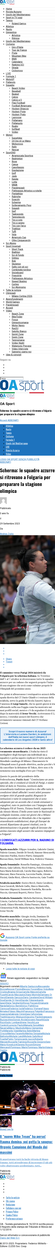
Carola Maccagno (16, 994)
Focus (15, 319)
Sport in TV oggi (14, 17)
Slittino (15, 258)
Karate (15, 179)
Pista (14, 53)
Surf (14, 211)
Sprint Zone (18, 334)
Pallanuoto (17, 123)
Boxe (14, 161)
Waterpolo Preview (21, 346)
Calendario (17, 61)
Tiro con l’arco (19, 225)
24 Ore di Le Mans (21, 141)
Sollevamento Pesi (21, 205)
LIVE (8, 73)
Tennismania (18, 340)
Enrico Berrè (15, 1005)
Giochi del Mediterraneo (18, 14)
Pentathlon (17, 193)
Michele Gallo (30, 1036)
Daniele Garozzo (14, 997)
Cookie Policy (12, 1215)
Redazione (10, 1204)
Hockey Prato (19, 114)
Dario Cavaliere (31, 997)
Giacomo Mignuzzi (15, 1017)
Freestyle (17, 275)
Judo (14, 176)
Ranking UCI (18, 64)
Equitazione (18, 170)
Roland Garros (19, 23)
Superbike (17, 138)
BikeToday (17, 316)
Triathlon (16, 228)
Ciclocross (17, 70)
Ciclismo (10, 44)
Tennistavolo (18, 217)
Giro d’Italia (17, 47)
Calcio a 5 (17, 100)
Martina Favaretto (16, 1033)
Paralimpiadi (18, 187)
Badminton (17, 158)
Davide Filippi (28, 1000)
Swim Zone (17, 337)
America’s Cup (19, 237)
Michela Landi (16, 1036)
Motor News (18, 325)
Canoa (15, 164)
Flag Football (18, 102)
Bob (14, 261)
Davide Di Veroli (12, 1000)
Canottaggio (18, 167)
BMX (14, 59)
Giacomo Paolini (33, 1017)
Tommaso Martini (36, 1047)
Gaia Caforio (32, 1014)
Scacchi (16, 199)
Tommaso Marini (19, 1047)
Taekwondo (17, 214)
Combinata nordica (21, 269)
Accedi (9, 307)
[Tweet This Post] (30, 651)
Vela (14, 234)
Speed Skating (19, 281)
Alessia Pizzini (14, 989)
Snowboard (17, 272)
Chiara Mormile (32, 994)
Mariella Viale (12, 1030)
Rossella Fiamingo (17, 1041)
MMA (14, 185)
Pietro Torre (13, 1039)
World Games (13, 302)
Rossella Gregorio (36, 1041)
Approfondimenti (14, 299)
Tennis (9, 20)
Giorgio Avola (20, 1019)
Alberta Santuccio (29, 986)
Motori (9, 135)
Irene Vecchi (27, 1022)
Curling (15, 284)
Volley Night (18, 343)
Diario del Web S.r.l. (10, 1238)
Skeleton (16, 263)
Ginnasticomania (20, 322)
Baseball (16, 91)
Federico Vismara (33, 1008)
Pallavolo (10, 82)
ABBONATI (13, 420)
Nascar (15, 149)
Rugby (15, 126)
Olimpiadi (11, 293)
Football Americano (22, 105)
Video (9, 310)
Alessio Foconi (30, 989)
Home (9, 8)
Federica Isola (16, 1008)
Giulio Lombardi (13, 1022)
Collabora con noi (13, 1208)
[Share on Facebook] (30, 648)
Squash (15, 208)
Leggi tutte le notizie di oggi (20, 968)
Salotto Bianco (19, 331)
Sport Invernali (13, 246)
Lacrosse (16, 117)
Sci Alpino (11, 243)
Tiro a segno (18, 222)
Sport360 (10, 152)
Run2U (15, 328)
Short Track (17, 249)
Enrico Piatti (27, 1005)
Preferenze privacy (14, 1218)
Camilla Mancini (30, 992)
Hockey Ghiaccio (20, 108)
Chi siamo (10, 1201)
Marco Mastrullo (16, 1028)
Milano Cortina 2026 (22, 296)
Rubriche (16, 196)
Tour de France (19, 50)
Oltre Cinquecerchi (21, 240)
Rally (14, 146)
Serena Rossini (25, 1044)
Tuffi (14, 231)
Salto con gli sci (20, 266)
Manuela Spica (31, 1025)
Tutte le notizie (13, 290)
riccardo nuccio (27, 1039)
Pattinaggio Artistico (22, 278)
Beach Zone (18, 313)
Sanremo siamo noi (21, 351)
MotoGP (10, 79)
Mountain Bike (19, 56)
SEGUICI (4, 983)
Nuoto (9, 29)
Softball (16, 129)
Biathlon (16, 252)
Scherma (16, 202)
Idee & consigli (13, 354)
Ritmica (15, 38)
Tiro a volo (17, 220)
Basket (15, 94)
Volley (15, 132)
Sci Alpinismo (19, 287)
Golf (14, 173)
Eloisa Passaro (30, 1003)
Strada (15, 67)
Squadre (10, 85)
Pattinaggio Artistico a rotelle (27, 190)
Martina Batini (26, 1030)
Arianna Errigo (15, 992)
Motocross (17, 143)
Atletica (10, 26)
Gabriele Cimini (18, 1014)
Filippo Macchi (16, 1011)
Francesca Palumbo (33, 1011)
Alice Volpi (43, 989)
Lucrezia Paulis (16, 1025)
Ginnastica (11, 32)
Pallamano (17, 120)
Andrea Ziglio (7, 533)
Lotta (14, 182)
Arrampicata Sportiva (22, 155)
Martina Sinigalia (33, 1033)
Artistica (16, 35)
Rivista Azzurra (13, 11)
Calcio (15, 97)
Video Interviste (20, 348)
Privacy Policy (12, 1211)
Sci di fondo (18, 255)
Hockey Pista (19, 111)
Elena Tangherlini (14, 1003)
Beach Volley (18, 88)
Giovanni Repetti (35, 1019)
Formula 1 (11, 76)
